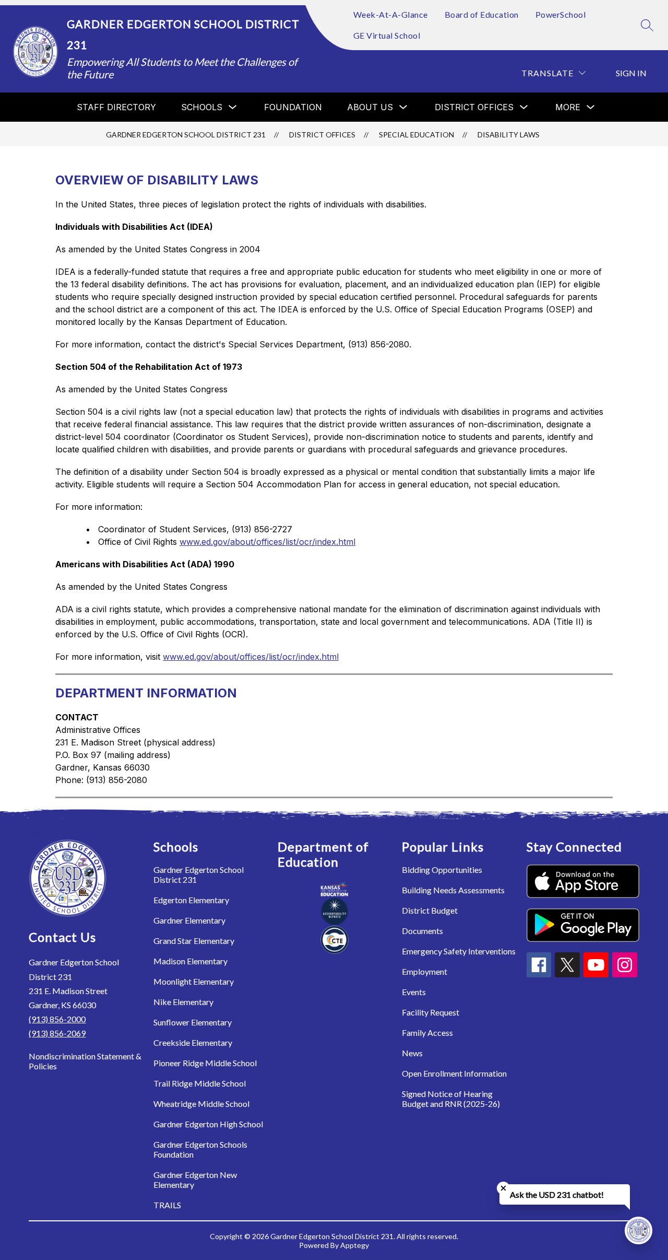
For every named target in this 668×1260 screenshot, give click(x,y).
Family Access (427, 1032)
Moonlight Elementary (193, 981)
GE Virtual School (387, 35)
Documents (422, 931)
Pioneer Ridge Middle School (205, 1063)
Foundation (293, 107)
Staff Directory (116, 107)
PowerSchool (560, 14)
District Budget (430, 910)
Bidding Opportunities (442, 869)
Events (414, 992)
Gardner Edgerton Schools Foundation (200, 1149)
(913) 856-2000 (57, 1019)
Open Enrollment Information (454, 1073)
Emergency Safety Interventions (459, 951)
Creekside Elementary (192, 1042)
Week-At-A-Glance (390, 14)
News (412, 1053)
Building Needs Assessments (453, 890)
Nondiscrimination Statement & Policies (85, 1061)
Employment (424, 971)
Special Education (416, 134)
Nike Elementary (183, 1002)
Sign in (631, 73)
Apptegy (354, 1245)
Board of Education (482, 14)
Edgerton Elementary (191, 900)
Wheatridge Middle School (201, 1104)
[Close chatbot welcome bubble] (503, 1188)
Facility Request (430, 1012)
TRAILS (167, 1205)
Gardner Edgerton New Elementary (195, 1179)
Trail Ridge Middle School (199, 1083)
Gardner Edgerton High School (208, 1124)
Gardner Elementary (189, 920)
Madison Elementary (190, 961)
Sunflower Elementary (192, 1022)
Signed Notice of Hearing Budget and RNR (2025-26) (451, 1099)
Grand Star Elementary (193, 941)
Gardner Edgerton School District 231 (186, 134)
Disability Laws (509, 134)
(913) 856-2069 (57, 1033)
